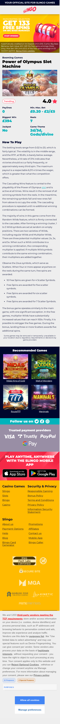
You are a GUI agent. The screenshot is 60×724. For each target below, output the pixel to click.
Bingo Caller (36, 542)
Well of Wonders (44, 381)
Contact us (35, 533)
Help (5, 533)
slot (44, 187)
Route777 (15, 411)
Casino (6, 504)
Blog (5, 537)
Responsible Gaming (40, 491)
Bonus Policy (35, 495)
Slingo (6, 491)
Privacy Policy (36, 504)
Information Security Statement (40, 511)
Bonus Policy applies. (25, 51)
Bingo (6, 500)
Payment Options (12, 528)
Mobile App (35, 537)
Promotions (36, 524)
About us (7, 524)
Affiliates (34, 528)
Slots (5, 495)
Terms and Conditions (41, 500)
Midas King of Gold (15, 381)
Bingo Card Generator (9, 544)
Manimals (44, 411)
